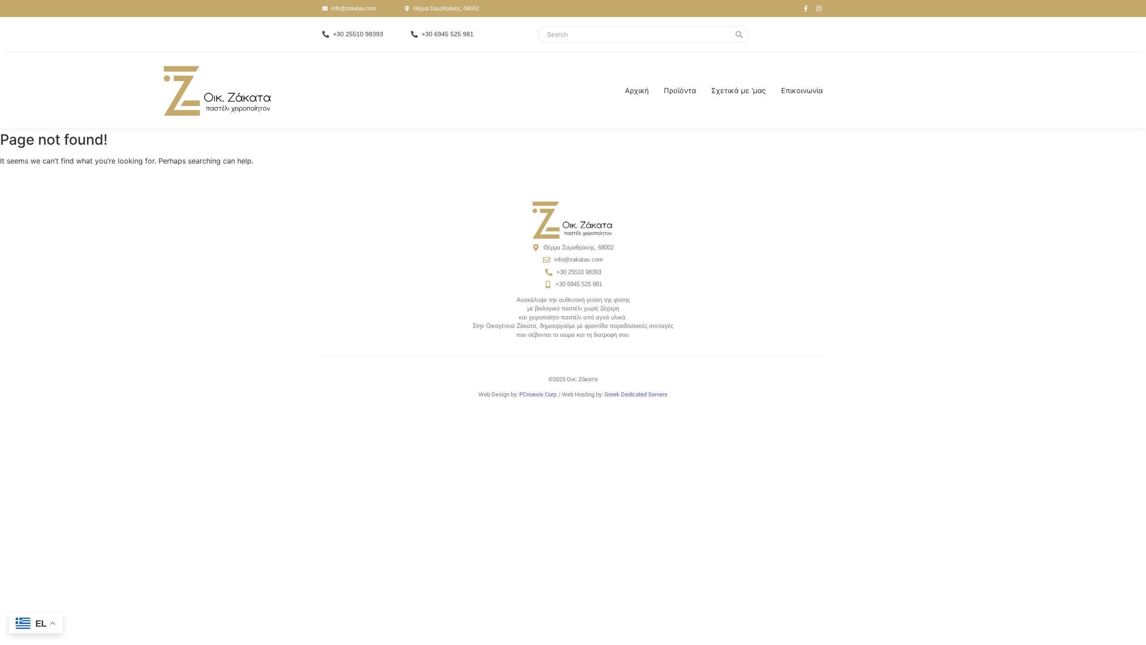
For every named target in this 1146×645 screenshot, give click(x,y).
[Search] (739, 34)
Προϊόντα (680, 90)
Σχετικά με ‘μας (738, 90)
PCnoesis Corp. (538, 394)
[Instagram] (819, 8)
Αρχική (637, 90)
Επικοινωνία (802, 90)
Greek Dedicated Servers (635, 394)
